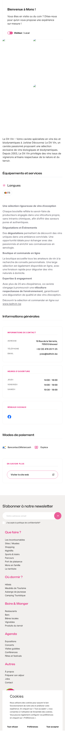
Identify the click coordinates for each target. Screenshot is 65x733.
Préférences (32, 727)
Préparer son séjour (14, 675)
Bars (7, 614)
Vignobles (10, 622)
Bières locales (11, 618)
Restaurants (11, 611)
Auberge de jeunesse (15, 591)
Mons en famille (12, 565)
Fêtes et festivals (13, 656)
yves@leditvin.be (48, 354)
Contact (9, 682)
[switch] (10, 33)
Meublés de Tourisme (15, 588)
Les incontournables (15, 539)
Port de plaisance (13, 561)
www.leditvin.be (12, 303)
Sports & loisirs (12, 554)
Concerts (9, 645)
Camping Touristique (15, 595)
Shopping (10, 547)
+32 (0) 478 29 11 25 (46, 349)
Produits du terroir (14, 625)
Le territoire (10, 568)
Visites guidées (12, 648)
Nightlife (9, 550)
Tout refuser (12, 727)
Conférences (11, 652)
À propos (9, 671)
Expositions (10, 641)
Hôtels (8, 584)
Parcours (9, 558)
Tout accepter (52, 727)
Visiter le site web (20, 474)
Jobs (7, 679)
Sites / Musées (12, 543)
